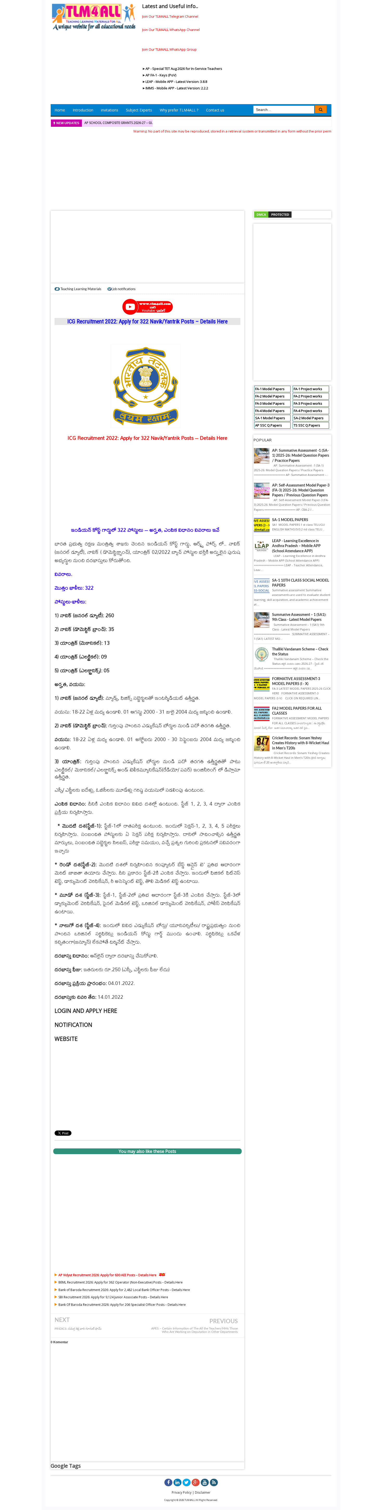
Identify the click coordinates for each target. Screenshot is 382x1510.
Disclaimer (202, 1492)
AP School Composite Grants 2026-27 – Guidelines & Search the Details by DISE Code (152, 123)
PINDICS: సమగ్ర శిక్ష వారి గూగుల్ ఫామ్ (78, 1328)
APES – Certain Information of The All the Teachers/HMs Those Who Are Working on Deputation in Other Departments (194, 1330)
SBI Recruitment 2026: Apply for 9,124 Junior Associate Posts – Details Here (113, 1297)
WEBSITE (66, 1038)
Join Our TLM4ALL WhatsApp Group (169, 49)
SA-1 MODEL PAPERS (290, 520)
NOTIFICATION (73, 1024)
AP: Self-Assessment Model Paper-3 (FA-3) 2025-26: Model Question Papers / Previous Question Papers (301, 490)
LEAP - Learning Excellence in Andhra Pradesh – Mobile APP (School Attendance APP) (296, 546)
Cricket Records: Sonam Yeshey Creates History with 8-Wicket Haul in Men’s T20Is (300, 743)
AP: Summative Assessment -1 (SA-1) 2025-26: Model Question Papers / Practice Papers (300, 455)
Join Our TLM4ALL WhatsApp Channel (171, 29)
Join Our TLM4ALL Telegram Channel (170, 16)
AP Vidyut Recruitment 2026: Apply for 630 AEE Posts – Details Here (107, 1275)
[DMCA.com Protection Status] (272, 214)
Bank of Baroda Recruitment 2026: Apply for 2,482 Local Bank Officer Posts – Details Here (124, 1290)
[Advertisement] (191, 170)
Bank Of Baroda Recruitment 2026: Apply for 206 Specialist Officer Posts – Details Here (122, 1304)
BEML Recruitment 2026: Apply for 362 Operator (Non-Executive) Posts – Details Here (120, 1282)
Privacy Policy (182, 1492)
